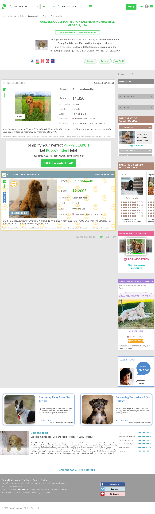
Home (4, 16)
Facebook (114, 484)
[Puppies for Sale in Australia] (52, 61)
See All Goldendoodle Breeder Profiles (133, 287)
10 (101, 237)
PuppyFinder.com (11, 480)
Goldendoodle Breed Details (77, 470)
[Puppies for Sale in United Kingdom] (47, 61)
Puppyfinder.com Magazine (64, 422)
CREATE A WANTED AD (58, 163)
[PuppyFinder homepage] (4, 6)
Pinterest (114, 494)
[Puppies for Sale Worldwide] (32, 61)
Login (140, 6)
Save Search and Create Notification (77, 32)
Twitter (114, 489)
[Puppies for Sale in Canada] (42, 61)
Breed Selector (22, 489)
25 (107, 237)
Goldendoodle (33, 16)
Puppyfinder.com (9, 483)
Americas (105, 61)
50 (114, 237)
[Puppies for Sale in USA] (37, 61)
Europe (90, 61)
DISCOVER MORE (45, 420)
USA (73, 118)
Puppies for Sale (17, 16)
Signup (131, 6)
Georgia (46, 16)
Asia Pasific (120, 61)
